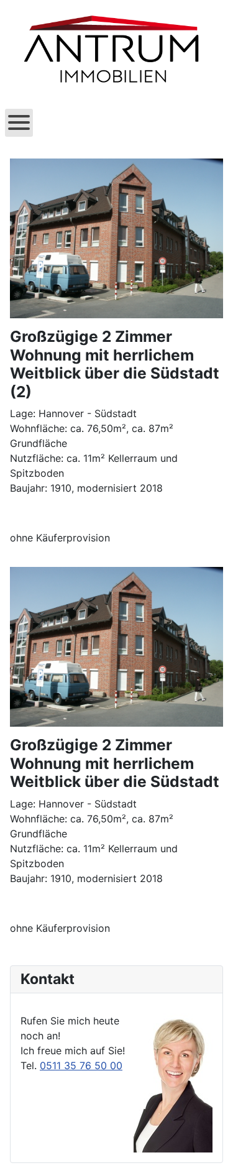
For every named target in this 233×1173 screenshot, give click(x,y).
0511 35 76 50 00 (81, 1065)
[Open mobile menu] (19, 123)
